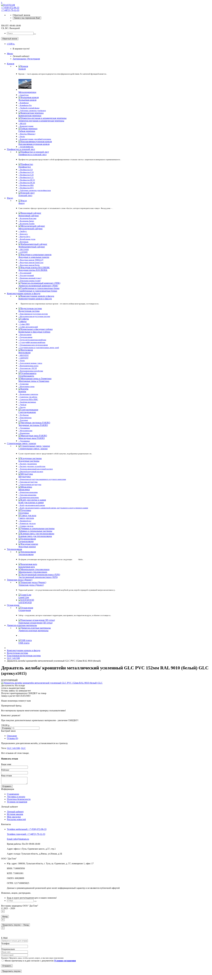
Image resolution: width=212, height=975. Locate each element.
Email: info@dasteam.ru (18, 839)
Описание (12, 736)
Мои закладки (14, 817)
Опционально (8, 949)
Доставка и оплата (16, 796)
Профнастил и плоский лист (21, 149)
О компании (13, 794)
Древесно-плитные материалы (22, 625)
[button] (11, 44)
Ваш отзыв (6, 775)
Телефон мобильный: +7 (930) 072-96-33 (26, 829)
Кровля (10, 63)
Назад (5, 916)
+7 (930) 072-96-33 (10, 7)
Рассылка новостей (16, 819)
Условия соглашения (17, 802)
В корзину (6, 728)
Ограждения (13, 605)
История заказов (15, 814)
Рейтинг (5, 770)
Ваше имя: (6, 764)
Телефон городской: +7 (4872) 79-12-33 (26, 834)
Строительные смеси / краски (21, 443)
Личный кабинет (15, 811)
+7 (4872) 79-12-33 (10, 10)
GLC (23, 748)
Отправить (7, 786)
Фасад (10, 198)
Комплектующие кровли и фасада (23, 293)
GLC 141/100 (13, 748)
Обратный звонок (9, 39)
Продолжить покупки (11, 925)
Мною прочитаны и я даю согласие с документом (40, 960)
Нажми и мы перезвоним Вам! (27, 18)
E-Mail (4, 938)
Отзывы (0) (12, 738)
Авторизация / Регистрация (26, 59)
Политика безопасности (19, 799)
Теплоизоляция (14, 549)
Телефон (5, 943)
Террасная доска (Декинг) (19, 580)
